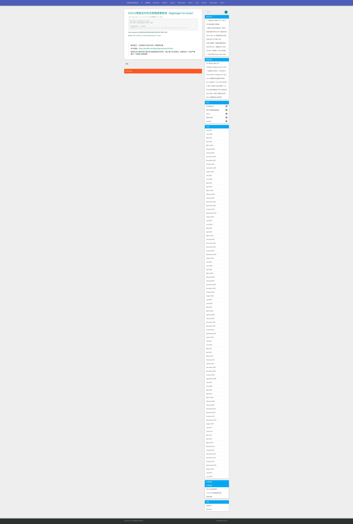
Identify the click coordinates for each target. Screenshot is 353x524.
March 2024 (209, 235)
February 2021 (210, 360)
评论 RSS (209, 509)
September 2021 (211, 333)
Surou (133, 17)
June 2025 (209, 179)
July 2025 (209, 175)
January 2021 (210, 363)
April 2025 (209, 187)
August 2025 (210, 171)
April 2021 (209, 352)
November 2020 (211, 371)
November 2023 (211, 247)
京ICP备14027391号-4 (222, 520)
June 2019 (209, 431)
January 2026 (210, 153)
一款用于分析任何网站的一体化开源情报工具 (217, 28)
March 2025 (209, 190)
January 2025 (210, 198)
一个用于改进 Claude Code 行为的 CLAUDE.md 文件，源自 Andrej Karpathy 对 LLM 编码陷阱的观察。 (217, 54)
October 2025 (210, 164)
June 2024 (209, 224)
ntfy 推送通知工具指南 (212, 24)
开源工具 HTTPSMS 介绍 (213, 39)
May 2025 (209, 183)
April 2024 (209, 232)
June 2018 (209, 476)
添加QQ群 (209, 496)
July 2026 (209, 130)
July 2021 (209, 341)
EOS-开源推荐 (152, 17)
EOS (197, 2)
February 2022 (210, 314)
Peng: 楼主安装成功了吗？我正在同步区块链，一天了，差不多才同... (217, 89)
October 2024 (210, 209)
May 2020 (209, 390)
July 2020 (209, 382)
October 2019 (210, 416)
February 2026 (210, 149)
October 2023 (210, 250)
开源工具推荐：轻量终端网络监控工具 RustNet (217, 43)
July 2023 (209, 262)
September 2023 (211, 254)
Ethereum (156, 2)
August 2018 (210, 469)
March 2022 (209, 311)
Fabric (190, 2)
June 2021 (209, 345)
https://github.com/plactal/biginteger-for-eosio (147, 35)
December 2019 (211, 409)
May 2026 (209, 138)
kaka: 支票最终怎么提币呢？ (214, 97)
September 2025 (211, 168)
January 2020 (210, 405)
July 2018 (209, 473)
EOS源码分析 (216, 106)
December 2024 (211, 202)
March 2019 (209, 442)
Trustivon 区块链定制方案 (213, 493)
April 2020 (209, 393)
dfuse (216, 114)
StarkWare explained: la (217, 67)
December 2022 (211, 284)
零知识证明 (216, 117)
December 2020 (211, 367)
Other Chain (181, 2)
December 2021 (211, 322)
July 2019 (209, 427)
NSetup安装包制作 (211, 489)
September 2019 (211, 420)
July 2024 (209, 220)
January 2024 (210, 239)
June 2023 (209, 266)
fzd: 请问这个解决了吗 (212, 63)
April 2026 (209, 141)
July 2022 (209, 299)
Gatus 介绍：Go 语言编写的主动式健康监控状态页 (217, 35)
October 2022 (210, 292)
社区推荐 (147, 2)
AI (141, 2)
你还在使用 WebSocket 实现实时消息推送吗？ (217, 31)
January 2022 (210, 318)
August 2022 (210, 296)
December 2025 (211, 156)
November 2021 (211, 326)
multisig (216, 121)
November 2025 (211, 160)
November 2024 (211, 205)
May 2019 (209, 435)
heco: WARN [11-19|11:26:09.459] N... (216, 82)
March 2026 (209, 145)
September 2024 (211, 213)
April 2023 (209, 269)
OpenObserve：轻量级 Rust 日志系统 (217, 47)
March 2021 (209, 356)
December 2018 (211, 454)
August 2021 (210, 337)
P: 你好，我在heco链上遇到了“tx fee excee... (217, 86)
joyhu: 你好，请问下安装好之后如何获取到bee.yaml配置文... (217, 93)
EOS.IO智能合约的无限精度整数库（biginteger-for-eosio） (161, 13)
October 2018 (210, 461)
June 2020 (209, 386)
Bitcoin (204, 2)
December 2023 (211, 243)
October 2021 (210, 330)
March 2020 (209, 397)
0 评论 (160, 17)
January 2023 (210, 281)
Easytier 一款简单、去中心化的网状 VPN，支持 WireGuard (217, 50)
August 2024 (210, 217)
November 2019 (211, 412)
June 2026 (209, 134)
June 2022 (209, 303)
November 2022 (211, 288)
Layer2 (172, 2)
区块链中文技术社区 (132, 2)
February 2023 (210, 277)
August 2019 (210, 424)
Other (222, 2)
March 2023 (209, 273)
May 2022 (209, 307)
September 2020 (211, 378)
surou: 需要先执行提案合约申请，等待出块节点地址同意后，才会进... (217, 78)
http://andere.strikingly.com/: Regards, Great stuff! (217, 74)
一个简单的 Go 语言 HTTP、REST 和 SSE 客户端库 (217, 20)
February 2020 (210, 401)
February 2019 (210, 446)
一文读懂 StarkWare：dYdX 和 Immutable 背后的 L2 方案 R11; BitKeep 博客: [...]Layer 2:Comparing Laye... (217, 71)
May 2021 (209, 348)
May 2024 (209, 228)
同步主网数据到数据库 (216, 110)
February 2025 (210, 194)
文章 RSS (209, 505)
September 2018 (211, 465)
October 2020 (210, 375)
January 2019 (210, 450)
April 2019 (209, 439)
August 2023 (210, 258)
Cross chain (213, 2)
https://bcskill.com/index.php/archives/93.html (156, 48)
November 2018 (211, 457)
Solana (164, 2)
